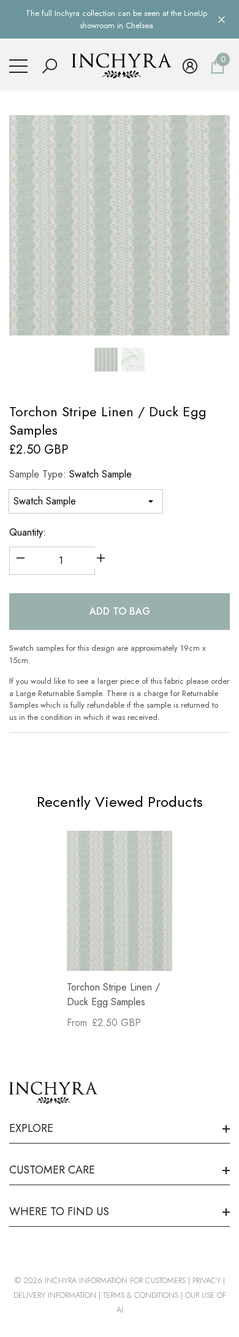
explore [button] (31, 1128)
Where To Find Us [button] (59, 1211)
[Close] (221, 19)
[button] (49, 66)
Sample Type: (70, 474)
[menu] (18, 66)
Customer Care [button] (52, 1170)
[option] (119, 225)
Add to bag (119, 611)
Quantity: (27, 532)
